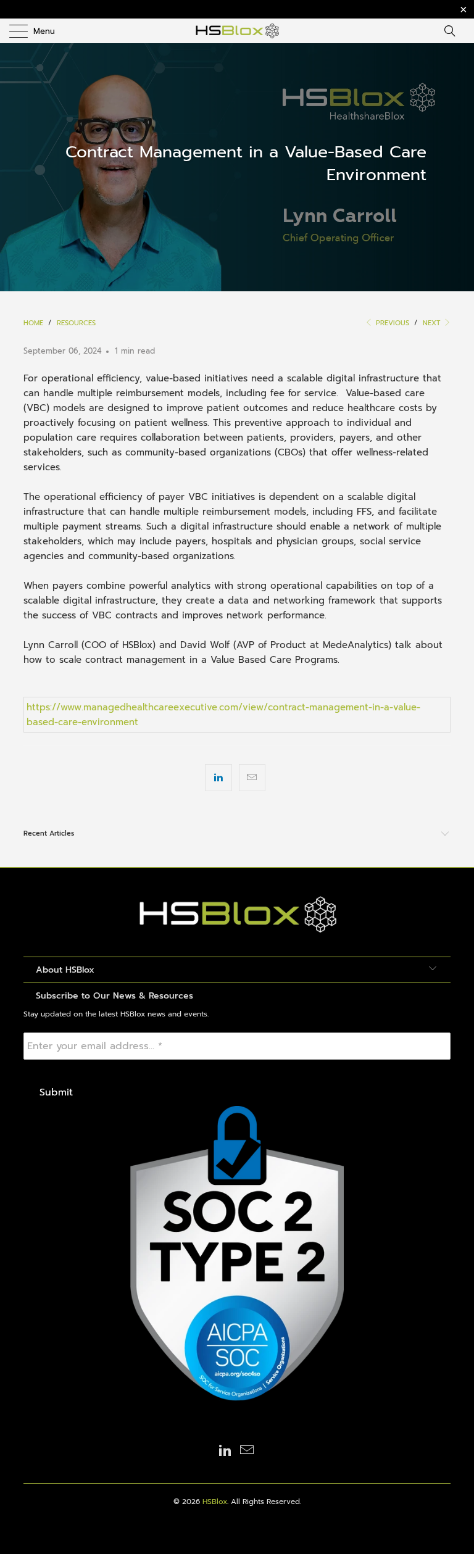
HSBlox (214, 1501)
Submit (56, 1092)
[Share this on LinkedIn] (218, 777)
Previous (391, 323)
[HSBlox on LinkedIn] (225, 1451)
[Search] (454, 30)
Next (433, 323)
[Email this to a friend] (252, 777)
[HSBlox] (237, 31)
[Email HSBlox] (247, 1451)
